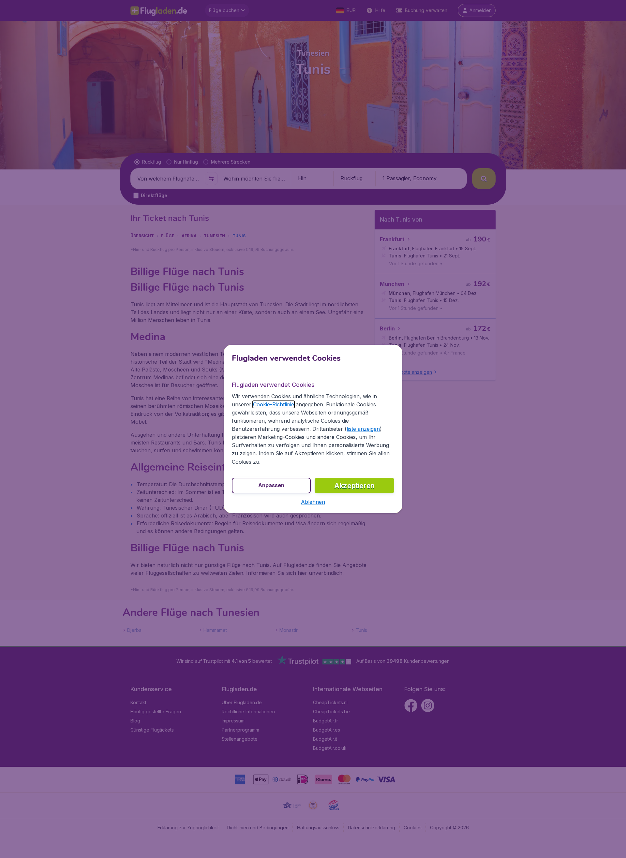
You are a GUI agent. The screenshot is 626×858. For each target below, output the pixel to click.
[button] (313, 502)
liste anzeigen (363, 429)
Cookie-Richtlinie (273, 404)
